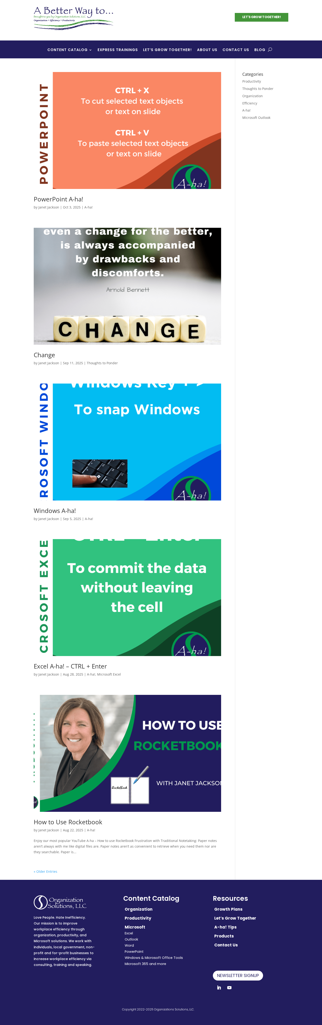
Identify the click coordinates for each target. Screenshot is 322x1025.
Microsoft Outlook (256, 117)
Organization (252, 96)
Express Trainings (118, 50)
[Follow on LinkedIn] (219, 987)
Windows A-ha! (55, 510)
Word (129, 945)
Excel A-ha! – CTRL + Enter (70, 666)
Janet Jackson (48, 207)
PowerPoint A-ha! (58, 199)
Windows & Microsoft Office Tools (154, 957)
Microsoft (135, 927)
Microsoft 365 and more (145, 963)
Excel (129, 933)
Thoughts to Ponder (102, 363)
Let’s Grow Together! (167, 50)
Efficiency (249, 103)
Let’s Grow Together (235, 918)
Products (224, 936)
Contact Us (236, 50)
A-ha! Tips (225, 927)
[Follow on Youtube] (229, 987)
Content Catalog (67, 50)
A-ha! (88, 207)
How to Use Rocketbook (68, 822)
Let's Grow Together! (261, 17)
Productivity (251, 81)
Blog (259, 50)
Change (44, 355)
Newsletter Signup (238, 975)
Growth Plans (228, 909)
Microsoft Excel (109, 674)
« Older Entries (45, 871)
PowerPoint (134, 951)
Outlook (131, 939)
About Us (207, 50)
